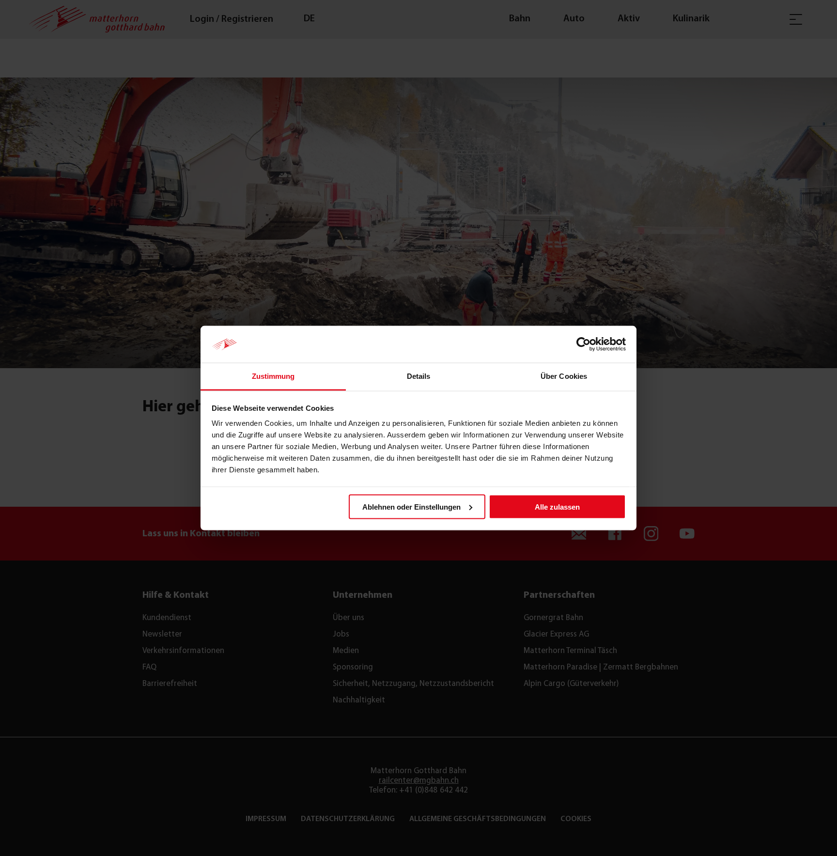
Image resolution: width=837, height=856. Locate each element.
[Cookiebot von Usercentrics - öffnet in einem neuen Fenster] (583, 344)
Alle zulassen (557, 506)
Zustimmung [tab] (273, 376)
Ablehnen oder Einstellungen (411, 506)
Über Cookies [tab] (564, 376)
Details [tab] (419, 376)
